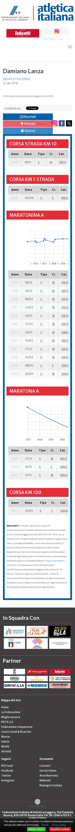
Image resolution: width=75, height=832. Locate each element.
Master (5, 736)
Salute (5, 741)
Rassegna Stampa (50, 785)
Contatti (44, 765)
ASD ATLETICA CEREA (16, 79)
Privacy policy (59, 825)
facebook (44, 31)
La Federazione (10, 712)
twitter (50, 31)
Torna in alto (37, 806)
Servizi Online (48, 770)
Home (5, 707)
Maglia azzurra (10, 717)
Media (5, 746)
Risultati (29, 117)
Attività (6, 751)
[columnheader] (14, 154)
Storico (29, 131)
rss (63, 31)
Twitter (6, 775)
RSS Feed (7, 765)
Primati (29, 124)
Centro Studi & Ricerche (16, 731)
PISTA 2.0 (7, 722)
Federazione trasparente (16, 727)
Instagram (7, 780)
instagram (57, 31)
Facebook (7, 770)
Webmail (44, 780)
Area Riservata (48, 775)
